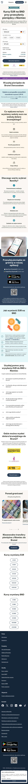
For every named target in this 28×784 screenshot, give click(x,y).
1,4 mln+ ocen (14, 271)
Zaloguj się (10, 2)
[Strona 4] (15, 529)
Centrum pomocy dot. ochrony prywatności (12, 727)
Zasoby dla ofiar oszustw (7, 677)
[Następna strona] (18, 529)
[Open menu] (25, 2)
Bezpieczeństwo (5, 730)
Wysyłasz (5, 29)
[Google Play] (14, 276)
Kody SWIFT (4, 674)
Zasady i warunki (14, 75)
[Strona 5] (17, 529)
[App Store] (14, 282)
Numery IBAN (5, 683)
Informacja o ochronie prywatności (10, 717)
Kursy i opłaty (5, 671)
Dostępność (4, 733)
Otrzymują (5, 41)
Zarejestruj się (19, 2)
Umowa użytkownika (6, 711)
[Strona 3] (14, 529)
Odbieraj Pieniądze (6, 652)
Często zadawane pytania (8, 696)
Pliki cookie (4, 736)
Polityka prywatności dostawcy (9, 721)
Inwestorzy (4, 640)
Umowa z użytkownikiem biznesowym (10, 714)
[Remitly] (2, 2)
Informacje (4, 637)
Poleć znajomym (5, 686)
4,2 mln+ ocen (15, 269)
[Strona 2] (12, 529)
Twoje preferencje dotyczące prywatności (12, 724)
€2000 (11, 37)
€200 (5, 37)
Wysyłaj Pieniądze (6, 649)
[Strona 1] (11, 529)
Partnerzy (4, 680)
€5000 (18, 37)
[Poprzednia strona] (9, 529)
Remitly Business (5, 655)
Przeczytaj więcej (7, 522)
